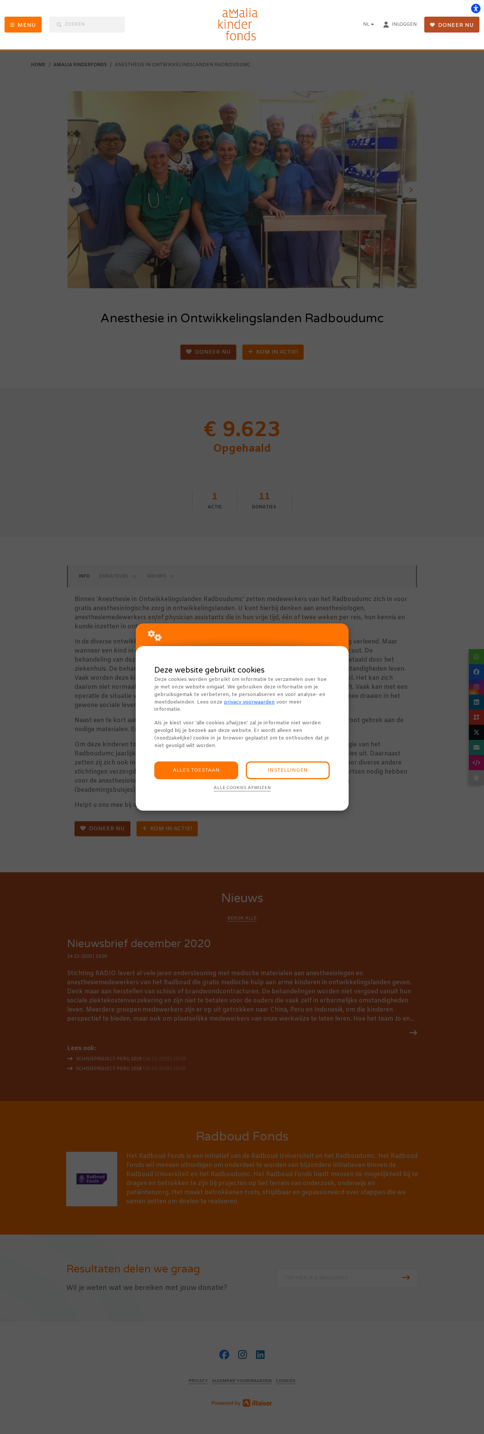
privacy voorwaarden (249, 702)
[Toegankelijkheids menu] (475, 8)
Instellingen (288, 770)
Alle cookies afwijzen (242, 788)
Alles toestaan (196, 770)
